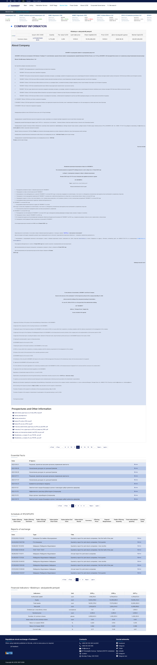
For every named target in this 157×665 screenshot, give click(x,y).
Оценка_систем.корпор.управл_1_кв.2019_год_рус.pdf (29, 432)
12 (78, 447)
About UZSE (84, 5)
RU (15, 1)
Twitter (121, 648)
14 (84, 447)
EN (23, 1)
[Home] (14, 6)
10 (71, 447)
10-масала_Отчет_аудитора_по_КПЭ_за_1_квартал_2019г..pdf (31, 429)
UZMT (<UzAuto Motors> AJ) (97, 15)
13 (81, 447)
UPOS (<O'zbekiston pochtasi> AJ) (124, 15)
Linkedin (121, 651)
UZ (19, 1)
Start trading (37, 1)
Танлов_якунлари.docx (20, 415)
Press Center (74, 5)
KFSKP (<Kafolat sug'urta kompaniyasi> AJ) (24, 15)
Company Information (22, 12)
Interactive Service (41, 5)
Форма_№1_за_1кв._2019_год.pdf (23, 421)
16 (91, 447)
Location (84, 653)
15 (88, 447)
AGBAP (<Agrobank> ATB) (72, 15)
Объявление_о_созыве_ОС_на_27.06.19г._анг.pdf (27, 435)
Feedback (15, 646)
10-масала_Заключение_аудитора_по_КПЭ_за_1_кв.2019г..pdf (31, 426)
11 (74, 447)
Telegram (121, 646)
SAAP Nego (53, 5)
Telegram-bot (123, 656)
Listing (31, 5)
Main (25, 5)
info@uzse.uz (86, 648)
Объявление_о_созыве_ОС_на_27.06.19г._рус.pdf (27, 437)
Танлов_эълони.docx (20, 418)
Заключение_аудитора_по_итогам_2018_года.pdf (28, 412)
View (136, 464)
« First (52, 447)
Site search (112, 5)
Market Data (63, 5)
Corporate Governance (98, 5)
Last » (105, 447)
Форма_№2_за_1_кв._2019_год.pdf (23, 424)
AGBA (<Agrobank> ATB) (48, 15)
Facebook (122, 643)
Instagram (122, 653)
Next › (99, 447)
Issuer (29, 1)
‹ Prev (58, 447)
